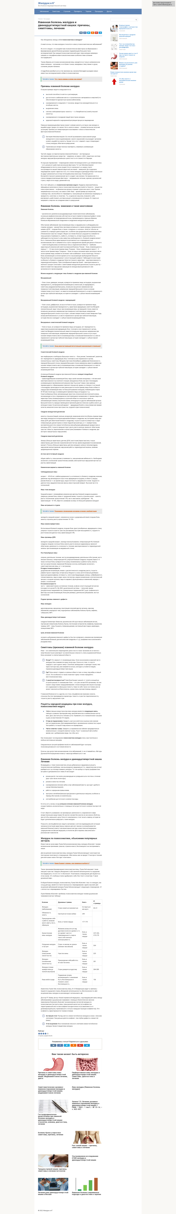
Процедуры (99, 11)
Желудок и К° (46, 3)
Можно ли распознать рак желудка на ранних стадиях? (128, 64)
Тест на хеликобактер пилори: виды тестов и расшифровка (127, 45)
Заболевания (44, 11)
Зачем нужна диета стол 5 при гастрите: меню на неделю (128, 55)
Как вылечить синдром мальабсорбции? (127, 35)
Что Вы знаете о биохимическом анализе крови (127, 80)
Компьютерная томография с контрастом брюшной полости (128, 26)
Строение (67, 11)
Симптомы (56, 11)
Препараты (78, 11)
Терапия (88, 11)
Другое (109, 11)
